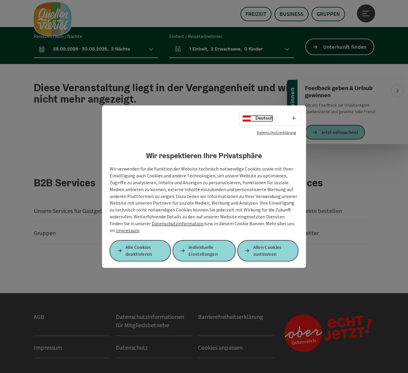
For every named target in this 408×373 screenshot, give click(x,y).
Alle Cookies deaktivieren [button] (138, 250)
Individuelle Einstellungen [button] (203, 250)
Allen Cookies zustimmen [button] (267, 250)
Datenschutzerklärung (276, 132)
